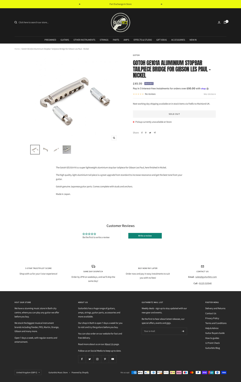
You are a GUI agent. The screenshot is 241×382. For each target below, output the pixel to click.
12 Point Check (212, 342)
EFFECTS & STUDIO (143, 39)
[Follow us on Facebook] (82, 359)
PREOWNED (50, 39)
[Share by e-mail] (155, 133)
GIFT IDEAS (161, 39)
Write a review (145, 235)
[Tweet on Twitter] (150, 133)
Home (17, 48)
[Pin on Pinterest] (145, 133)
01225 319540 (205, 283)
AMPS (126, 39)
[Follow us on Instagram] (97, 359)
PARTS (116, 39)
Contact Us (210, 313)
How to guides (212, 338)
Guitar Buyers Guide (215, 333)
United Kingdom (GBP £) (26, 372)
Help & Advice (211, 328)
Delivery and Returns (215, 308)
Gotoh (136, 55)
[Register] (183, 331)
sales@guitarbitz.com (206, 276)
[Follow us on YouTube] (112, 359)
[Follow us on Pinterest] (105, 359)
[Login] (219, 22)
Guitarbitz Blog (212, 347)
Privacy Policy (212, 318)
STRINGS (104, 39)
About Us (109, 344)
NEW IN (193, 39)
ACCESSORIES (178, 39)
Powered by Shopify (80, 372)
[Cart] (225, 22)
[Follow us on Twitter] (89, 359)
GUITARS (65, 39)
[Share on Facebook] (142, 133)
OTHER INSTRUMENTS (84, 39)
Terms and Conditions (215, 323)
